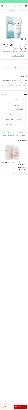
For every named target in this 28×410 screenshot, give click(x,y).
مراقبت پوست (6, 135)
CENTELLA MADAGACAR (18, 55)
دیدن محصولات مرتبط (20, 407)
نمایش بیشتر (25, 88)
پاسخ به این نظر (20, 109)
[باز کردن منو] (25, 6)
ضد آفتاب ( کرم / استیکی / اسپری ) (11, 10)
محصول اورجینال (17, 135)
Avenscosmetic (23, 10)
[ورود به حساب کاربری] (6, 6)
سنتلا (11, 135)
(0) (10, 119)
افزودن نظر (3, 94)
